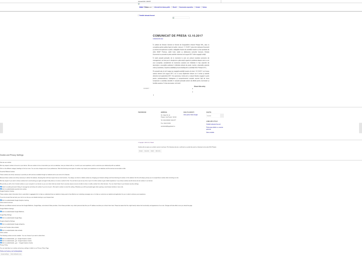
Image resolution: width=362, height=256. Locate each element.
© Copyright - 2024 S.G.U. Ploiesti (146, 142)
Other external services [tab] (6, 202)
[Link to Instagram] (222, 1)
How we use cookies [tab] (5, 162)
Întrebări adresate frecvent (213, 124)
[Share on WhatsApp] (194, 92)
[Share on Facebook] (194, 89)
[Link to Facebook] (219, 1)
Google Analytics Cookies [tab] (7, 191)
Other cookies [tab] (4, 232)
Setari (152, 151)
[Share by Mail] (155, 95)
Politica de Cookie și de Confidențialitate (11, 251)
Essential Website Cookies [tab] (7, 171)
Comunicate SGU (158, 38)
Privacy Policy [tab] (4, 245)
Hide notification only (16, 254)
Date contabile (210, 132)
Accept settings (5, 254)
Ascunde (146, 151)
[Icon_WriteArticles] (181, 25)
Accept (141, 151)
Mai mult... (158, 151)
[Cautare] (158, 15)
